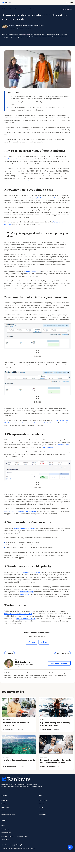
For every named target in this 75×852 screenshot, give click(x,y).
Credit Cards (5, 9)
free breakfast (25, 594)
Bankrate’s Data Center (8, 814)
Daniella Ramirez (38, 25)
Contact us (42, 811)
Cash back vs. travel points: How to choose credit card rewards (55, 761)
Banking (3, 804)
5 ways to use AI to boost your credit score (16, 724)
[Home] (8, 2)
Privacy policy (5, 829)
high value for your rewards (45, 198)
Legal (3, 825)
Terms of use (5, 839)
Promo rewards (47, 447)
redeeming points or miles (32, 572)
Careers (41, 807)
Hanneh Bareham (10, 766)
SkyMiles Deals (63, 445)
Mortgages (4, 800)
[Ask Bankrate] (70, 847)
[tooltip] (50, 632)
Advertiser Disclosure (66, 9)
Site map (41, 804)
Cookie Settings (6, 832)
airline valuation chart (27, 181)
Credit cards (5, 807)
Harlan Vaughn (46, 729)
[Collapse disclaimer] (72, 34)
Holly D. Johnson (21, 25)
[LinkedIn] (13, 845)
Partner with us (43, 814)
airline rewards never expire (24, 528)
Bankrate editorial (26, 34)
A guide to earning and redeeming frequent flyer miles (55, 724)
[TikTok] (21, 845)
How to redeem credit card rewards (19, 760)
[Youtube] (17, 845)
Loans (3, 811)
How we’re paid (43, 800)
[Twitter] (6, 845)
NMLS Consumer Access (29, 784)
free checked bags (27, 592)
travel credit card (14, 159)
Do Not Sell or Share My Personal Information (14, 836)
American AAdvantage (32, 271)
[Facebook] (2, 845)
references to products (7, 36)
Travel (11, 9)
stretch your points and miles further (18, 614)
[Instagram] (10, 845)
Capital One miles (50, 423)
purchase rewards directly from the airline (20, 511)
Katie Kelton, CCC (10, 729)
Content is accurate (60, 36)
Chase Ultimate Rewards (31, 423)
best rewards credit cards (25, 618)
